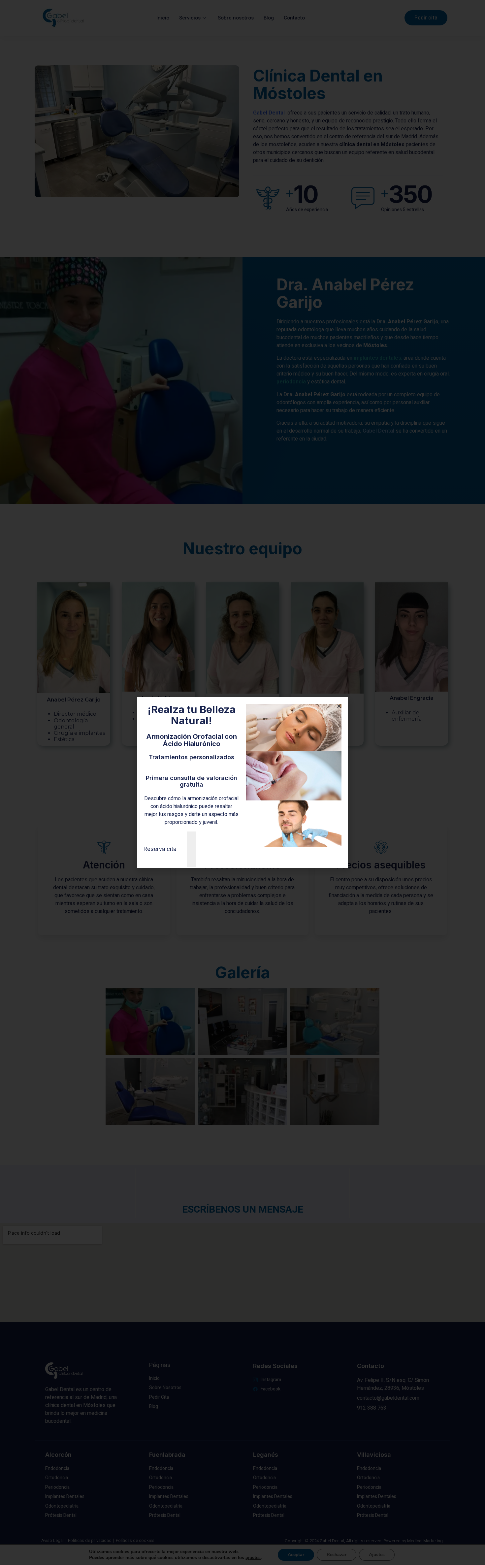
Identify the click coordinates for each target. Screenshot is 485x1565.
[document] (242, 782)
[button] (339, 706)
